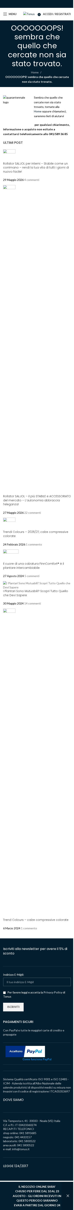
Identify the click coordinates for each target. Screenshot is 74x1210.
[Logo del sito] (29, 13)
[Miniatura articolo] (9, 155)
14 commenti (32, 603)
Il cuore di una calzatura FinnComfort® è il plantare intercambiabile (33, 566)
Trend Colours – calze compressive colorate (35, 920)
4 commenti (31, 179)
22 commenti (32, 512)
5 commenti (31, 576)
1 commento (34, 544)
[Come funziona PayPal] (25, 1051)
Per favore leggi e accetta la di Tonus (34, 994)
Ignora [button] (68, 1196)
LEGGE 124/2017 (15, 1166)
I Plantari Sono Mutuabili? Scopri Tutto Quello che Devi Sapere (35, 593)
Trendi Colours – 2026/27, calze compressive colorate (35, 534)
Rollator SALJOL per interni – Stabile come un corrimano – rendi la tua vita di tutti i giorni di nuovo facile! (36, 167)
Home (35, 72)
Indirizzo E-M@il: (13, 974)
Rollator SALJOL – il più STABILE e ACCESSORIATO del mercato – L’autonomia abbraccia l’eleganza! (37, 500)
